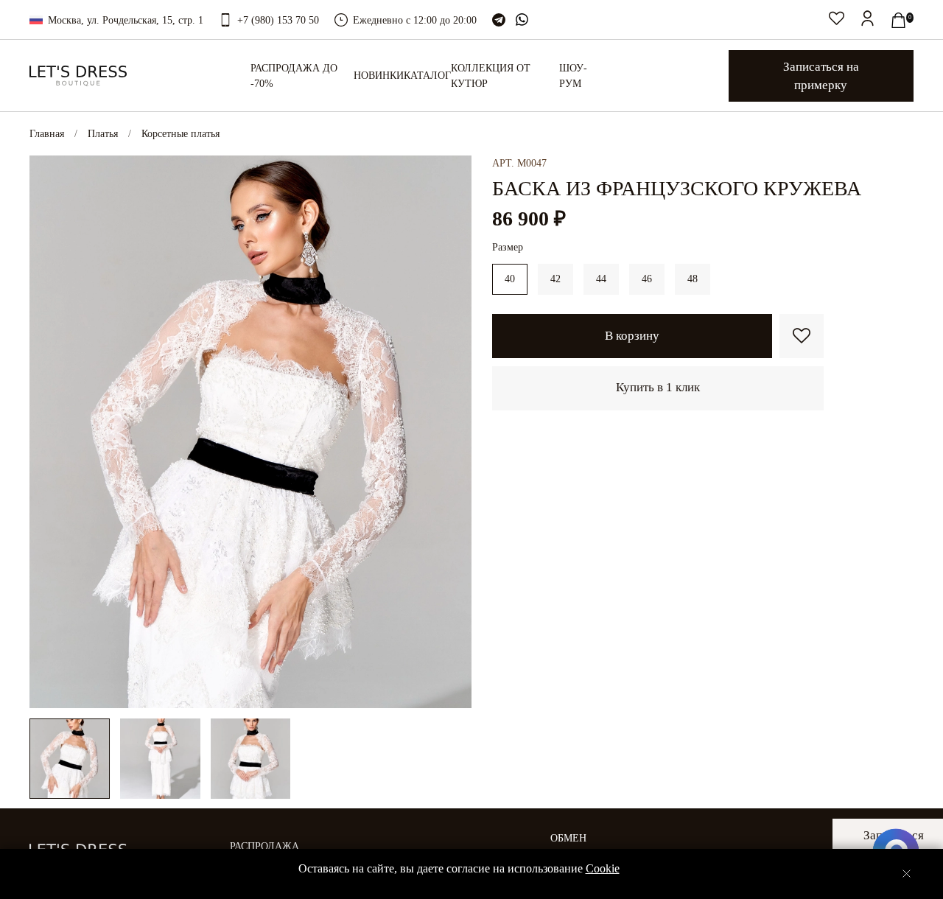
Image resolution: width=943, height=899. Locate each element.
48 (692, 278)
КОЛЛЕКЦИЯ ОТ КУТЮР (490, 76)
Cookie (603, 868)
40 (510, 278)
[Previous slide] (50, 431)
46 (647, 278)
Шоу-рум (573, 76)
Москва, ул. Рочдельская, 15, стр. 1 (125, 20)
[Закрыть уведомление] (907, 874)
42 (555, 278)
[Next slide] (450, 431)
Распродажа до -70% (293, 76)
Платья (103, 133)
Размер (507, 247)
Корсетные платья (180, 133)
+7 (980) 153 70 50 (278, 20)
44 (601, 278)
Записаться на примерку (821, 76)
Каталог (427, 75)
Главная (46, 133)
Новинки (379, 75)
